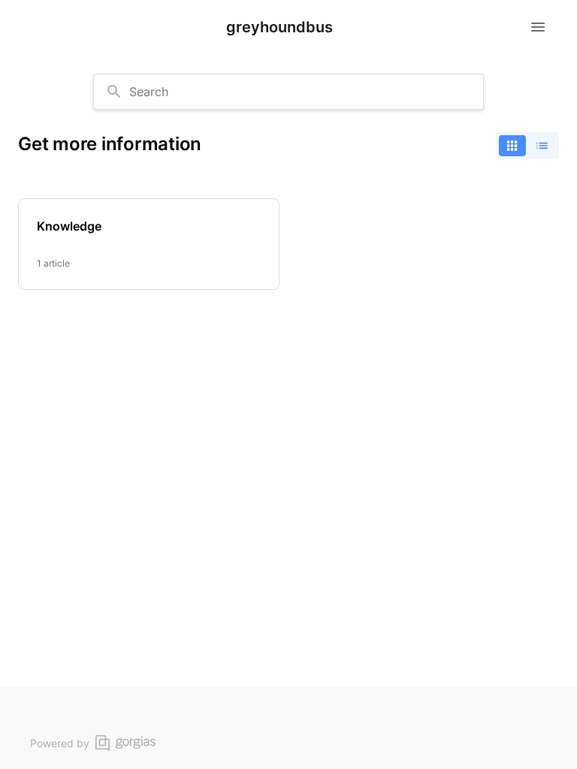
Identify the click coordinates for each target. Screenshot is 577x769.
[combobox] (288, 92)
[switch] (527, 145)
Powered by (59, 743)
